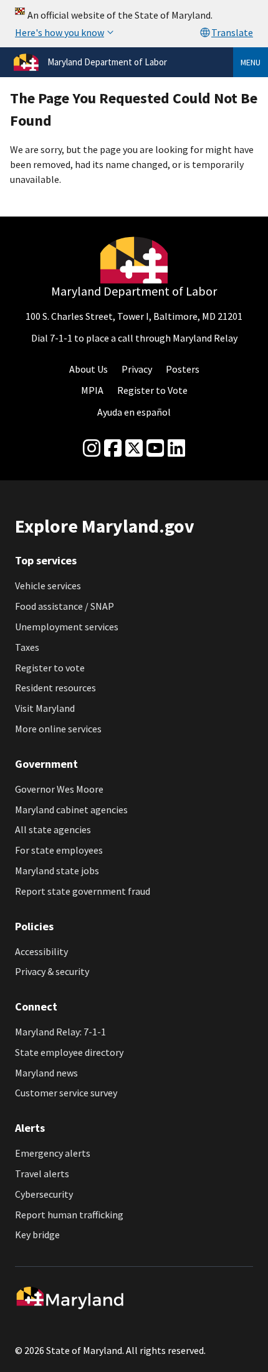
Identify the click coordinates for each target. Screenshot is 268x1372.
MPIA (92, 390)
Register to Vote (152, 390)
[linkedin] (176, 448)
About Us (88, 369)
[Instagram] (91, 448)
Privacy (137, 369)
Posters (182, 369)
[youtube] (155, 448)
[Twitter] (134, 448)
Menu (251, 62)
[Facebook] (113, 448)
